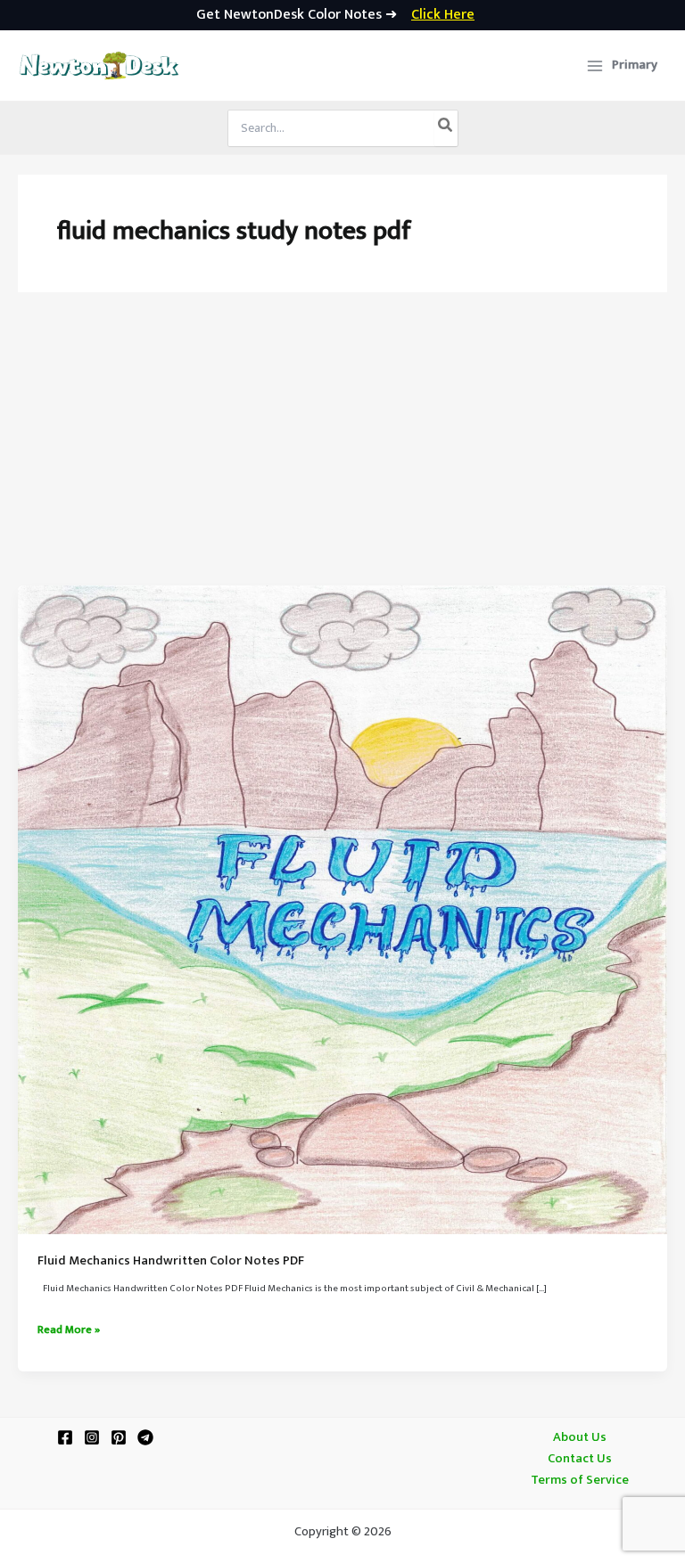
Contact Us (580, 1458)
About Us (580, 1437)
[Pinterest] (119, 1437)
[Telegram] (145, 1437)
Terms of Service (580, 1480)
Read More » (68, 1330)
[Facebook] (65, 1437)
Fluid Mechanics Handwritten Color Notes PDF (170, 1261)
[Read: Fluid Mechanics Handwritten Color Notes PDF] (342, 910)
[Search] (446, 128)
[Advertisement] (342, 452)
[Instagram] (92, 1437)
